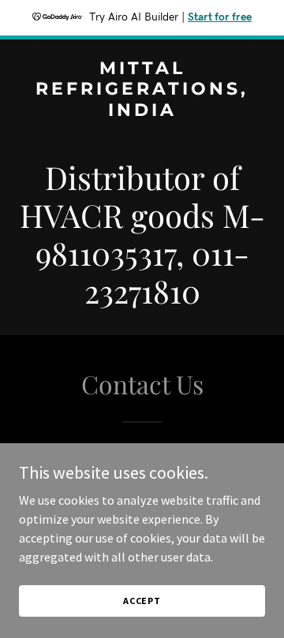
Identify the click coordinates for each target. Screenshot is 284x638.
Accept (142, 600)
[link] (142, 111)
